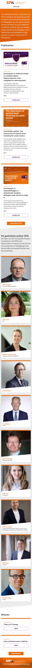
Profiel (16, 272)
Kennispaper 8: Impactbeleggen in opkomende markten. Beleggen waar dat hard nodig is (16, 192)
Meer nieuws (16, 653)
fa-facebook (16, 278)
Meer (5, 95)
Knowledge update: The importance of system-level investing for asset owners (15, 133)
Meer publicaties (16, 223)
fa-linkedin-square (16, 556)
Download (16, 100)
